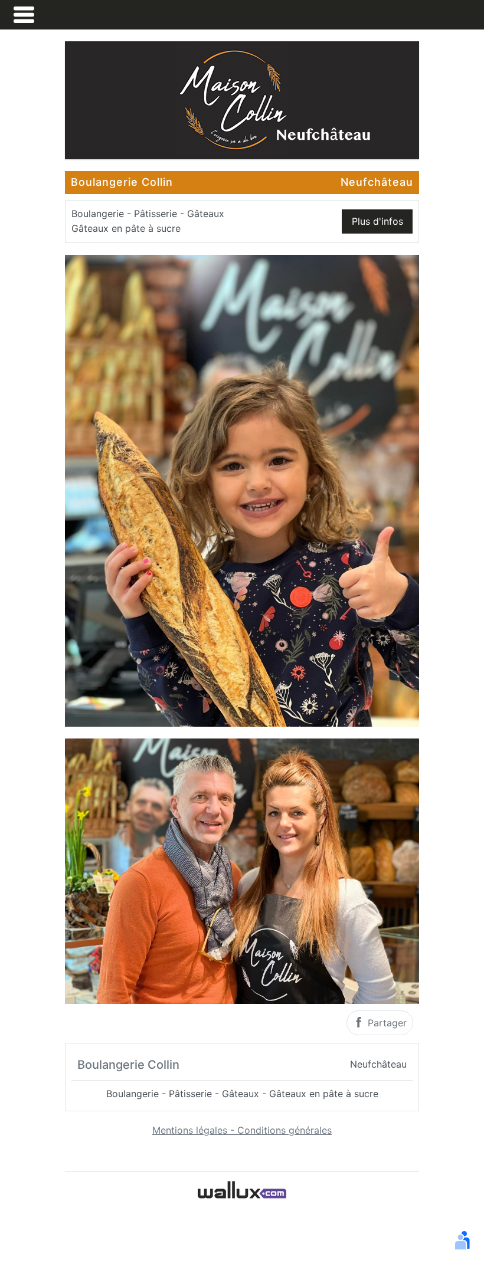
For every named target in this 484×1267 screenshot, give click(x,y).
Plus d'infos (377, 221)
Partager (386, 1023)
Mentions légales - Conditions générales (242, 1130)
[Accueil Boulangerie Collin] (242, 99)
